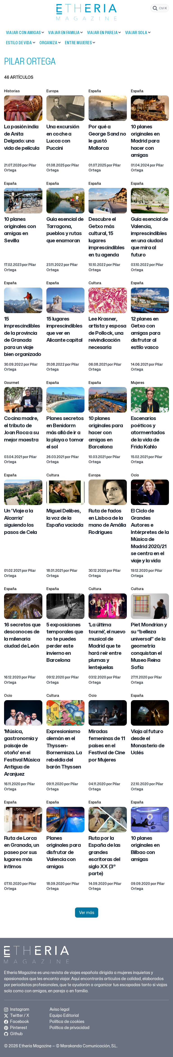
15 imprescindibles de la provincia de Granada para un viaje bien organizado (22, 336)
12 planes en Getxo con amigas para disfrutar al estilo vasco (145, 333)
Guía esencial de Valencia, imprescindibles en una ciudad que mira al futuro (149, 236)
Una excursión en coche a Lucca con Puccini (62, 137)
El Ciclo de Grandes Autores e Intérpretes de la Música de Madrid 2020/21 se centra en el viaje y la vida (150, 535)
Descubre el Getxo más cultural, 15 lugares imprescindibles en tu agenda (107, 236)
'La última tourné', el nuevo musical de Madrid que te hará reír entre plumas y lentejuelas (107, 646)
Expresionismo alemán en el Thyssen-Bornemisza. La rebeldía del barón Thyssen (64, 748)
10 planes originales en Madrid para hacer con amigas (145, 140)
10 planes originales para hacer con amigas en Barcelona (106, 432)
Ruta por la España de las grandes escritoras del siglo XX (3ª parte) (105, 855)
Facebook (19, 1021)
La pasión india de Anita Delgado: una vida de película (21, 137)
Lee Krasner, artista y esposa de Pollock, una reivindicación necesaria (107, 333)
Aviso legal (59, 1009)
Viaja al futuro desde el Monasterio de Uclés (147, 741)
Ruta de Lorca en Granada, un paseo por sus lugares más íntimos (21, 852)
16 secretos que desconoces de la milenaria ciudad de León (22, 635)
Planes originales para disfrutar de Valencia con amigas (63, 852)
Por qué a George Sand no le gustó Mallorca (107, 137)
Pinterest (18, 1027)
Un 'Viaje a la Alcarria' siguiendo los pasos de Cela (20, 521)
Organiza (48, 43)
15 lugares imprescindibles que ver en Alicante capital (64, 329)
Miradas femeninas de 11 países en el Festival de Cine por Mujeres (107, 745)
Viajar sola (136, 32)
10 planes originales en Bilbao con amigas (145, 848)
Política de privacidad (69, 1027)
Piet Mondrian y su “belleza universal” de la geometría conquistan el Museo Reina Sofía (149, 646)
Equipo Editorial (64, 1015)
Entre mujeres (78, 43)
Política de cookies (67, 1021)
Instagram (19, 1009)
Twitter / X (19, 1015)
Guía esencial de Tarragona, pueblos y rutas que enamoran (65, 229)
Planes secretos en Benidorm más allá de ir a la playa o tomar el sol (65, 432)
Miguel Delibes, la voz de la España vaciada (64, 517)
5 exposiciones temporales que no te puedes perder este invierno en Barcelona (64, 642)
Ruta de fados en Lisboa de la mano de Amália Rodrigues (107, 521)
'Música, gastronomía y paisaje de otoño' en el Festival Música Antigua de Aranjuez (22, 752)
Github (16, 1033)
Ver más (86, 912)
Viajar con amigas (23, 32)
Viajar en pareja (102, 32)
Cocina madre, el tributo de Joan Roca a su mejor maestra (21, 428)
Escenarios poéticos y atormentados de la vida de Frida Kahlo (148, 432)
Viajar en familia (64, 32)
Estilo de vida (19, 43)
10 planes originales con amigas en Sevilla (20, 229)
